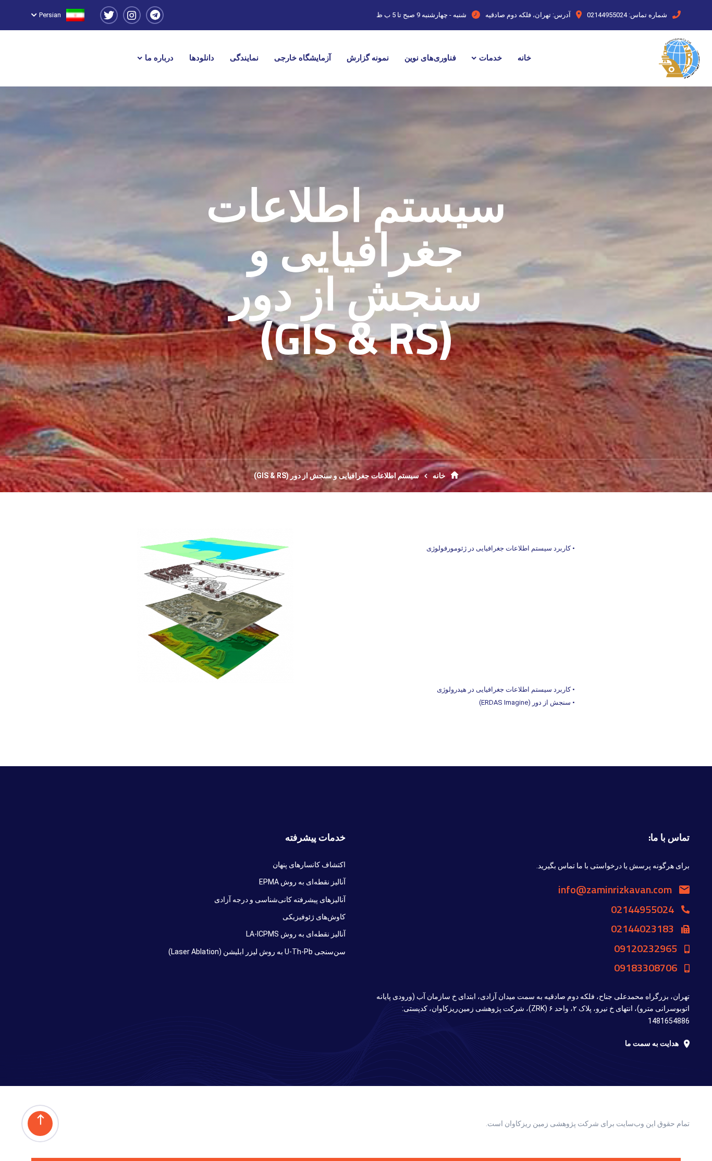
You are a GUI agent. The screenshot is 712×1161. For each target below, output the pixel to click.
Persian (50, 15)
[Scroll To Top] (40, 1123)
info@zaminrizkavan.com (616, 889)
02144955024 (607, 15)
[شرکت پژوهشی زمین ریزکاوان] (680, 58)
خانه (439, 475)
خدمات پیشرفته (315, 837)
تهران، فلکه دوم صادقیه (518, 15)
